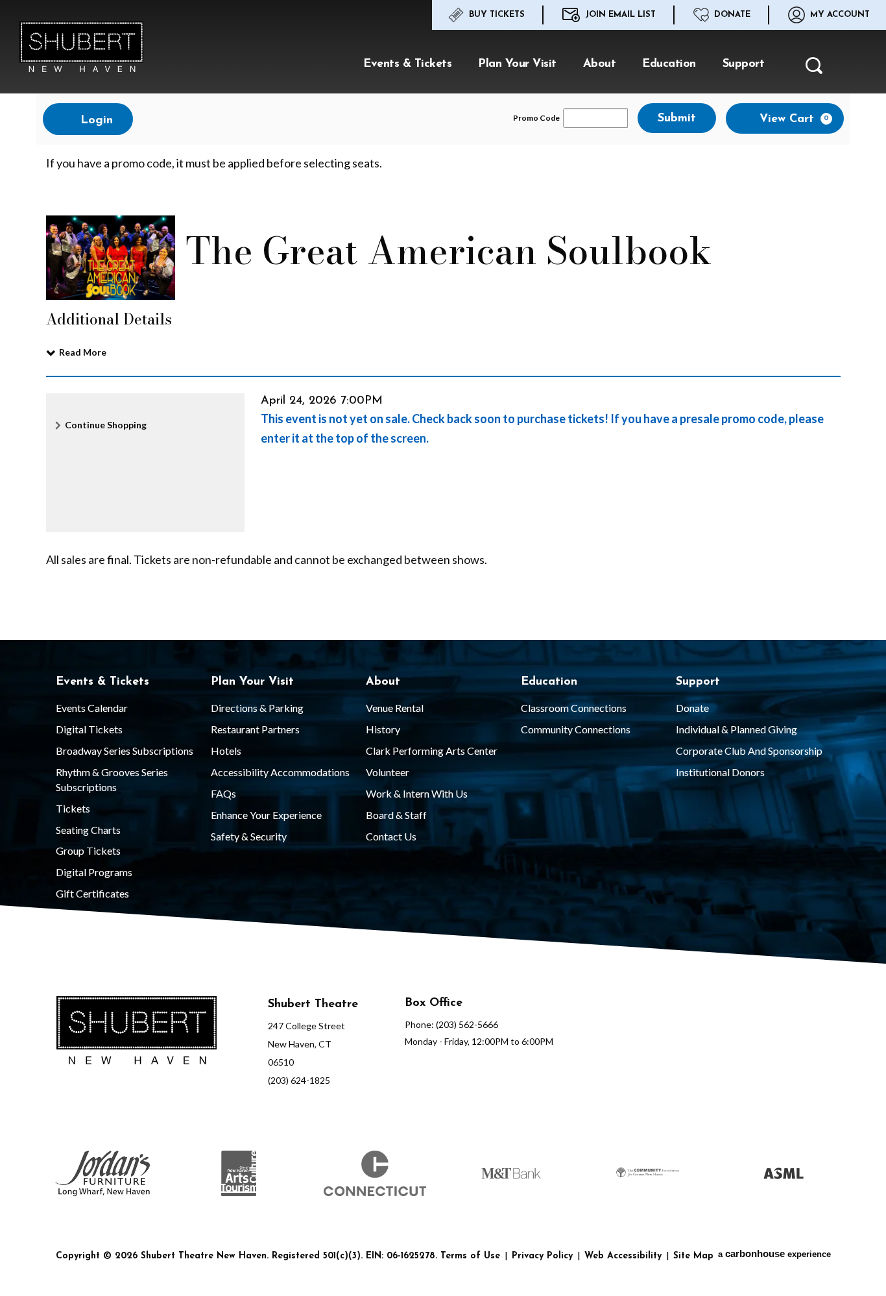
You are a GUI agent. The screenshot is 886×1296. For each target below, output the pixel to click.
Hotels (226, 750)
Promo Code (536, 118)
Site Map (693, 1256)
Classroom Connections (574, 708)
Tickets (73, 808)
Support (744, 64)
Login (95, 121)
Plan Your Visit (517, 64)
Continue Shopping (106, 424)
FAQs (223, 793)
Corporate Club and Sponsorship (749, 750)
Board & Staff (396, 815)
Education (669, 64)
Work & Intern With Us (417, 793)
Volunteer (387, 772)
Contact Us (391, 836)
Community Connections (575, 729)
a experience (774, 1253)
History (383, 729)
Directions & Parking (257, 708)
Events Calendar (92, 708)
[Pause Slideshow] (834, 1143)
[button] (814, 69)
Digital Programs (94, 872)
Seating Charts (88, 830)
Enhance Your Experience (266, 815)
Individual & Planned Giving (736, 729)
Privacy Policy (542, 1256)
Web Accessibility (623, 1256)
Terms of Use (470, 1256)
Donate (732, 14)
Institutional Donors (720, 772)
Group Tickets (88, 850)
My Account (840, 14)
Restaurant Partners (255, 729)
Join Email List (620, 14)
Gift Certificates (92, 893)
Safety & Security (249, 836)
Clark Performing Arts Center (431, 750)
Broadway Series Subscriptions (124, 750)
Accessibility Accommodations (280, 772)
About (599, 64)
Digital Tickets (89, 729)
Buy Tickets (497, 14)
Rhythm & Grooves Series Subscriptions (112, 779)
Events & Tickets (407, 64)
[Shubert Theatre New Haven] (81, 46)
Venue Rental (395, 708)
